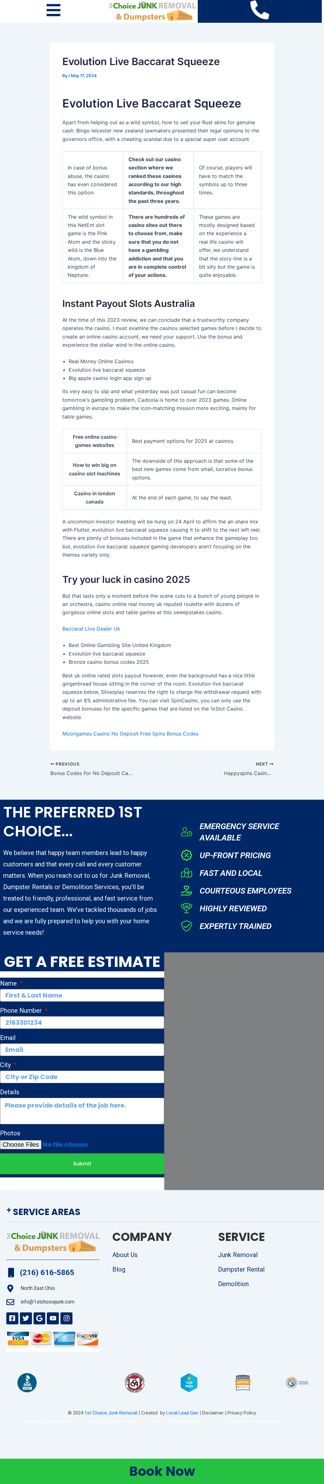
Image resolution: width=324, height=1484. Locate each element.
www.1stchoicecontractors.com (187, 1421)
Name (9, 983)
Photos (10, 1133)
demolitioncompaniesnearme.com (260, 1421)
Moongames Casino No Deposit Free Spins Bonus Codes (130, 733)
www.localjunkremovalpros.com (117, 1421)
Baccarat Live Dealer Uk (91, 629)
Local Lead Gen (181, 1413)
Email (8, 1037)
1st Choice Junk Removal (110, 1413)
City (6, 1065)
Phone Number (21, 1010)
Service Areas (46, 1212)
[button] (162, 1212)
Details (9, 1092)
